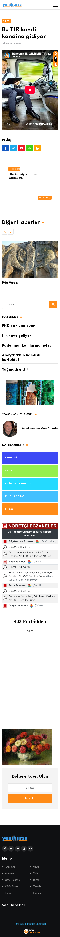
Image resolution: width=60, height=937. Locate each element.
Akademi (9, 873)
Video (36, 873)
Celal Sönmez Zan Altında (40, 428)
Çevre (36, 867)
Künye (8, 893)
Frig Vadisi (10, 282)
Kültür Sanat (11, 886)
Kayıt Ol (30, 798)
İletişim (37, 893)
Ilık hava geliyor (16, 336)
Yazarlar (37, 886)
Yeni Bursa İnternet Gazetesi (30, 923)
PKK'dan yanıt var (18, 326)
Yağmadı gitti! (15, 369)
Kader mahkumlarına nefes (26, 345)
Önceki (16, 169)
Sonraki (43, 198)
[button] (5, 232)
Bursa (36, 880)
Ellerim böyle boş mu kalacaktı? (23, 176)
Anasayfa (10, 867)
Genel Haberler (12, 880)
